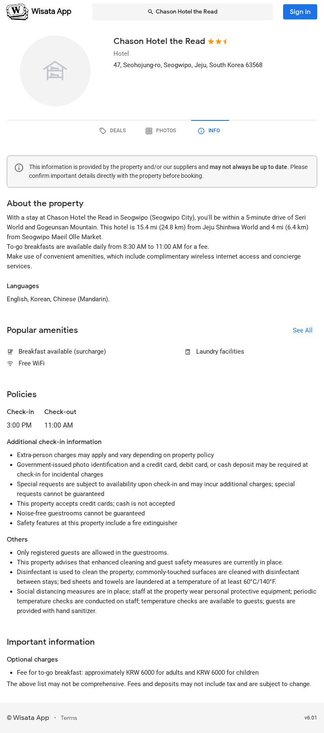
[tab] (114, 131)
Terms (69, 718)
